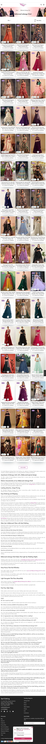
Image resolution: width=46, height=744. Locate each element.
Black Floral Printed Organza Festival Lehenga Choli (23, 210)
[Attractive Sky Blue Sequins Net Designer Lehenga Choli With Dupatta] (38, 364)
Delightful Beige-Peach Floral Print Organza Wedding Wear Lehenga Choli (8, 155)
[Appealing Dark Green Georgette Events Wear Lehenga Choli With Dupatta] (23, 281)
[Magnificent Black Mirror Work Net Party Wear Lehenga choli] (8, 226)
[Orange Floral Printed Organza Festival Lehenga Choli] (8, 34)
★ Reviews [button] (45, 373)
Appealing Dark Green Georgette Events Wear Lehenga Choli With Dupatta (23, 293)
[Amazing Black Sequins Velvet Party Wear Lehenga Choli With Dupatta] (38, 254)
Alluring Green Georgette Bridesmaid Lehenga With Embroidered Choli (38, 320)
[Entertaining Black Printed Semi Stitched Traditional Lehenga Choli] (38, 171)
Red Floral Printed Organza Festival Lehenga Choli (23, 100)
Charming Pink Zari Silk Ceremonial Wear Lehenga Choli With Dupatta (7, 265)
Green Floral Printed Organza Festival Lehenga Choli (23, 155)
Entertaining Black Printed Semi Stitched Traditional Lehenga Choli (38, 183)
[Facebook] (4, 711)
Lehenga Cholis (32, 484)
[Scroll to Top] (43, 737)
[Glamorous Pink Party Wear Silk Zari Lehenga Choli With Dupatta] (23, 61)
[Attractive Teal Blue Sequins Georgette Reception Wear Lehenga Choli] (8, 309)
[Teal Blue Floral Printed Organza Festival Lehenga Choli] (38, 199)
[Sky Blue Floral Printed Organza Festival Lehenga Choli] (8, 61)
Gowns (25, 704)
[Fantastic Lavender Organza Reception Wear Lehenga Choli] (38, 281)
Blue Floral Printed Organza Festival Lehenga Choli (38, 45)
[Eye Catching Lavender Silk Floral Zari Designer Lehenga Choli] (23, 254)
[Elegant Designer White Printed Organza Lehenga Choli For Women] (38, 391)
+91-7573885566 (4, 709)
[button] (43, 4)
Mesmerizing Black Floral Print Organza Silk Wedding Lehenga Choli (8, 458)
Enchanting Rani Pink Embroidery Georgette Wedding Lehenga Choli (38, 348)
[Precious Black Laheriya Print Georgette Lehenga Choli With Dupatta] (23, 364)
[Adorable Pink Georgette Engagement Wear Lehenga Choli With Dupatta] (38, 61)
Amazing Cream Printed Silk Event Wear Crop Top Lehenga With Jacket (8, 128)
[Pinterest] (1, 711)
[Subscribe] (43, 723)
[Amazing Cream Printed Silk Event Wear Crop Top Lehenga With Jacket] (8, 116)
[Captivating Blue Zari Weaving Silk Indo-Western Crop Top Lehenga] (23, 171)
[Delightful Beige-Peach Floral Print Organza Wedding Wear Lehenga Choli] (8, 144)
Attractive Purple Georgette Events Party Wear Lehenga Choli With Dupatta (23, 128)
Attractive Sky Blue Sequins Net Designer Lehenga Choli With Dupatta (38, 375)
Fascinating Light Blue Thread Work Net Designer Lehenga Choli (23, 238)
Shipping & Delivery (5, 731)
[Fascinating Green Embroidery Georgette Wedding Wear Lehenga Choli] (8, 364)
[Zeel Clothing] (23, 4)
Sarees (25, 702)
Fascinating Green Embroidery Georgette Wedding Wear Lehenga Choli (8, 375)
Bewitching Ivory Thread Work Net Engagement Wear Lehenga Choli (38, 238)
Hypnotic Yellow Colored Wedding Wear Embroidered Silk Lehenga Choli (23, 458)
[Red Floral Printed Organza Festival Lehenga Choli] (23, 89)
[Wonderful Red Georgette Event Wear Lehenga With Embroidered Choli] (8, 336)
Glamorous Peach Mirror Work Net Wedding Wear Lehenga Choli (38, 100)
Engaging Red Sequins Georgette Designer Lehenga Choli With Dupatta (8, 403)
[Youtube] (13, 711)
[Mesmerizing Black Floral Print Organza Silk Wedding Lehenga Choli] (8, 446)
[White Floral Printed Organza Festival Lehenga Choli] (8, 89)
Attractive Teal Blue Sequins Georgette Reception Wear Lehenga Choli (7, 320)
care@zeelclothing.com (5, 707)
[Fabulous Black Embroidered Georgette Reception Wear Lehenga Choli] (8, 419)
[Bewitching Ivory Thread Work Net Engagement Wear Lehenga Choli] (38, 226)
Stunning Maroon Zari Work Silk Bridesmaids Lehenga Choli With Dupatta (7, 183)
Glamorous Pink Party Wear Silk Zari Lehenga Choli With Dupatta (23, 73)
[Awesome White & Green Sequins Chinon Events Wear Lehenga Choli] (23, 309)
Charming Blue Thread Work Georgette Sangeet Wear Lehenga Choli (8, 210)
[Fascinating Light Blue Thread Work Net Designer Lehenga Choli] (23, 226)
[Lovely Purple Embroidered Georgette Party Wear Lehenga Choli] (38, 144)
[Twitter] (10, 711)
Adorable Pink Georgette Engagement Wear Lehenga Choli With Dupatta (38, 73)
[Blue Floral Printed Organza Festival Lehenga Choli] (38, 34)
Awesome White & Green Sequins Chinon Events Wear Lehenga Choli (23, 320)
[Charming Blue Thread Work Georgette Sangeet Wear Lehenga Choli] (8, 199)
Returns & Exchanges (5, 729)
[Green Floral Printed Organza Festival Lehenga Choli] (23, 144)
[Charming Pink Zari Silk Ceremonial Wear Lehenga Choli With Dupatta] (8, 254)
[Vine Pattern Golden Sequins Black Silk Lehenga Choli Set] (38, 419)
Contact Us (3, 723)
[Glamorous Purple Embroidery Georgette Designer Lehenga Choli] (38, 116)
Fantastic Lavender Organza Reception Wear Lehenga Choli (38, 293)
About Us (2, 720)
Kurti (25, 711)
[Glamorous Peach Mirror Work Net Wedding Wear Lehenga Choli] (38, 89)
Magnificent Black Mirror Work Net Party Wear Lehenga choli (8, 238)
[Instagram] (7, 711)
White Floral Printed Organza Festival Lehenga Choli (8, 100)
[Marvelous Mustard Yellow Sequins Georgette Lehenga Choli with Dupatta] (8, 281)
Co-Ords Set (26, 713)
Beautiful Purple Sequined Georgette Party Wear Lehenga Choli (23, 403)
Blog (2, 718)
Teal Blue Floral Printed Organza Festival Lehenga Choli (38, 210)
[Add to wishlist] (8, 42)
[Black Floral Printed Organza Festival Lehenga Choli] (23, 199)
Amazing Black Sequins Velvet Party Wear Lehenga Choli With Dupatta (38, 265)
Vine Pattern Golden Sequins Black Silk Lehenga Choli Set (38, 430)
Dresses (25, 709)
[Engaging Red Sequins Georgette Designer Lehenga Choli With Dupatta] (8, 391)
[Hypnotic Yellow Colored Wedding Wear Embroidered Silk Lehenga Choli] (23, 446)
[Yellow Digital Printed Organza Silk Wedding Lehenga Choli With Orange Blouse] (23, 419)
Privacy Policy (3, 725)
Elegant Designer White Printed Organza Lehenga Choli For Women (38, 403)
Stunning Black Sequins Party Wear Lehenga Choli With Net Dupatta (23, 348)
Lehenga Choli (33, 502)
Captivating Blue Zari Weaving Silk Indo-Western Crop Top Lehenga (23, 183)
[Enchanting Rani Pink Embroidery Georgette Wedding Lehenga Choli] (38, 336)
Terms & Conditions (4, 727)
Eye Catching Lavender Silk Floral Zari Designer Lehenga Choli (23, 265)
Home (17, 10)
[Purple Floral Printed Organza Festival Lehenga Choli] (23, 34)
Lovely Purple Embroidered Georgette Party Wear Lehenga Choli (38, 155)
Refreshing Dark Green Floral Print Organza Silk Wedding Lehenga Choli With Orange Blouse (38, 458)
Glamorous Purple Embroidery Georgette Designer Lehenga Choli (38, 128)
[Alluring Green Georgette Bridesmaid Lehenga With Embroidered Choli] (38, 309)
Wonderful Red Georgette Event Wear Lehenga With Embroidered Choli (8, 348)
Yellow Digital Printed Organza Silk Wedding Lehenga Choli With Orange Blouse (23, 430)
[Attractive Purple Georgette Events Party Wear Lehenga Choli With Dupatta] (23, 116)
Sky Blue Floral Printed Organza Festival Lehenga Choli (7, 73)
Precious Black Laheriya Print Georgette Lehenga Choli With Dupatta (23, 375)
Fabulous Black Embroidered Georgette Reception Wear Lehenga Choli (8, 430)
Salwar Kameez (27, 706)
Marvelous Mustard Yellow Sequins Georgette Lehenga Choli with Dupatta (8, 293)
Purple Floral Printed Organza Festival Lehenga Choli (23, 45)
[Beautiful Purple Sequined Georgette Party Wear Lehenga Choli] (23, 391)
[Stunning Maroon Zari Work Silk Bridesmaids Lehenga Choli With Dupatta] (8, 171)
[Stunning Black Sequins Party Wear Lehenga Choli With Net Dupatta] (23, 336)
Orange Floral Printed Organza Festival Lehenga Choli (8, 45)
